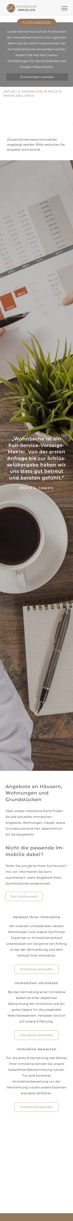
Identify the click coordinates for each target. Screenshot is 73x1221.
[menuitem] (63, 8)
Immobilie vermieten (36, 1035)
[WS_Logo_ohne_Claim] (21, 8)
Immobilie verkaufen (36, 969)
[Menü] (63, 8)
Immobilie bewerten (36, 1107)
